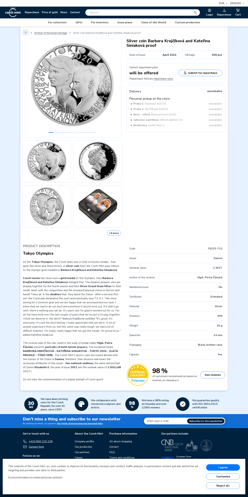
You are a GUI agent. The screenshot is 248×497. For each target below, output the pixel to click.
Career (78, 458)
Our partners (82, 452)
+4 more (114, 233)
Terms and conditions (122, 458)
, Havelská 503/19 (149, 104)
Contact (75, 12)
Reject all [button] (223, 486)
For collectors (57, 22)
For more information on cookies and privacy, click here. (35, 477)
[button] (236, 3)
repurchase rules (163, 79)
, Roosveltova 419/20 (154, 114)
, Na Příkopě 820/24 (150, 109)
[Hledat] (195, 12)
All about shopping (120, 441)
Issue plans (124, 22)
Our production (83, 447)
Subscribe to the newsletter (205, 421)
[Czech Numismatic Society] (206, 445)
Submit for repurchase (202, 73)
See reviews (213, 375)
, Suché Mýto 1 (149, 125)
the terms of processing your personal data (80, 423)
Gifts (79, 22)
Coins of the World (153, 22)
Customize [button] (223, 476)
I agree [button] (223, 467)
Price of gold (50, 12)
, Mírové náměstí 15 (157, 120)
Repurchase (32, 12)
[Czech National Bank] (172, 445)
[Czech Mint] (13, 12)
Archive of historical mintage (50, 33)
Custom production (187, 22)
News (63, 12)
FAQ (112, 452)
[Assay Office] (192, 445)
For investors (99, 22)
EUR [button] (222, 3)
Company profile (84, 441)
